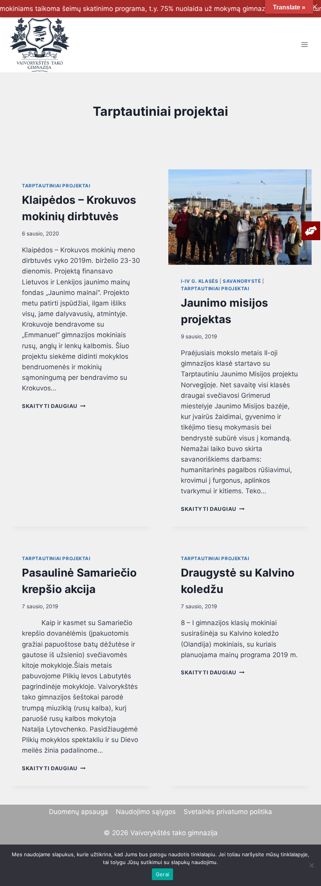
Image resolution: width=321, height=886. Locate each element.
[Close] (314, 6)
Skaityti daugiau (53, 406)
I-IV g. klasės (199, 281)
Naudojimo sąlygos (146, 812)
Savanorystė (242, 281)
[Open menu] (304, 45)
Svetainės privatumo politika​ (228, 812)
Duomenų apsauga (78, 812)
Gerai (162, 874)
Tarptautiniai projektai (56, 186)
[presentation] (240, 217)
